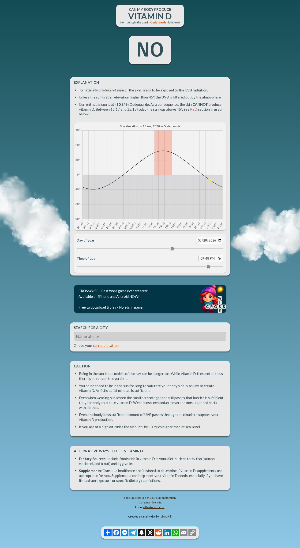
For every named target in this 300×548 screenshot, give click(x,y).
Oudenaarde (158, 22)
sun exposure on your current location (152, 497)
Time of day (86, 258)
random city (154, 502)
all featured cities (154, 507)
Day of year (85, 240)
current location (106, 345)
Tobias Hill (165, 516)
